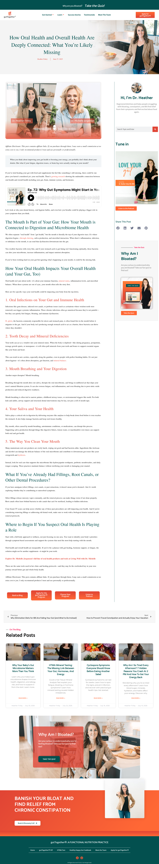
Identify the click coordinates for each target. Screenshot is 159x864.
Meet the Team (104, 15)
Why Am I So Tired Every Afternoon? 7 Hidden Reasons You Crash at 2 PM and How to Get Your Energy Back (136, 671)
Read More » (23, 698)
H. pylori (8, 321)
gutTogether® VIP (46, 850)
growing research (58, 176)
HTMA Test (61, 850)
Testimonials (89, 15)
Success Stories (74, 15)
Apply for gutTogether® (120, 850)
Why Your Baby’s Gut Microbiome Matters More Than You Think (23, 668)
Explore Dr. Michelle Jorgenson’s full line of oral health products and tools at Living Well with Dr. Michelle (50, 558)
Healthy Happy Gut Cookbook (80, 850)
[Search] (155, 129)
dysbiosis (21, 455)
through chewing (26, 238)
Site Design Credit (87, 862)
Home (32, 850)
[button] (118, 228)
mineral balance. (60, 360)
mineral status (64, 280)
